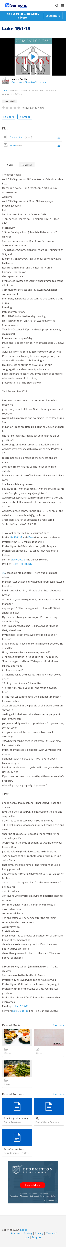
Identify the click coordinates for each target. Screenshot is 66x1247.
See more (58, 1025)
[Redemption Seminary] (33, 1182)
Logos (23, 1229)
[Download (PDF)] (59, 145)
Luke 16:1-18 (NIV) (23, 564)
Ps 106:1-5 (16, 537)
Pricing (28, 1233)
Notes (16, 145)
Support (36, 1237)
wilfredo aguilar (11, 1152)
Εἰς (37, 1118)
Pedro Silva (41, 1122)
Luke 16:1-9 (18, 559)
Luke (4, 90)
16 (3, 572)
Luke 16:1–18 (9, 101)
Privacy (39, 1233)
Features (16, 1233)
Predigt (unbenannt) (16, 1118)
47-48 (30, 537)
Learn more (53, 16)
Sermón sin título (14, 1149)
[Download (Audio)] (59, 137)
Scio (6, 1122)
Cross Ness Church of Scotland (29, 82)
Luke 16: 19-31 (21, 1006)
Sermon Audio (21, 137)
